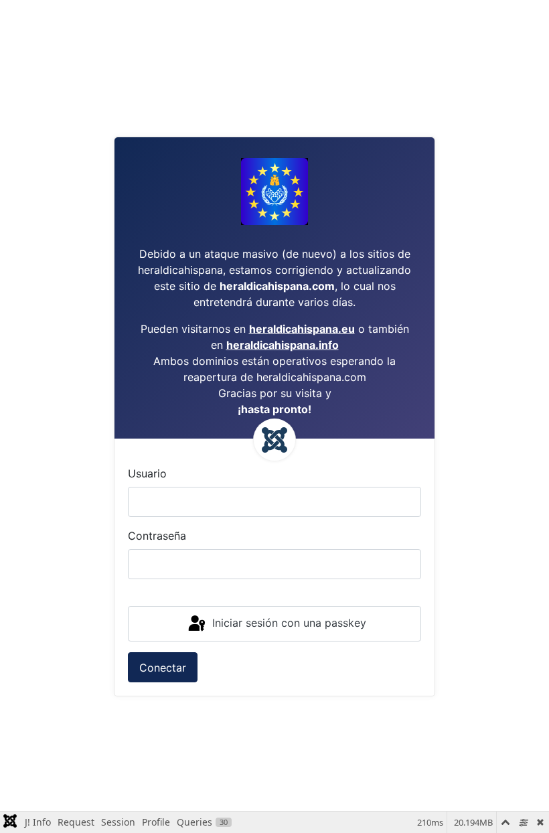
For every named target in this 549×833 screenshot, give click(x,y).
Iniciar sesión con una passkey (287, 622)
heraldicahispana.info (282, 345)
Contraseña (157, 535)
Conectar (162, 667)
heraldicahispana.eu (302, 328)
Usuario (147, 473)
